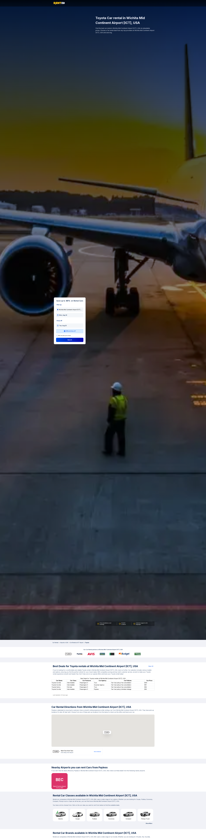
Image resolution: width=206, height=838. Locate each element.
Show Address (97, 751)
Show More (149, 823)
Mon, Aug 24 (63, 315)
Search (70, 340)
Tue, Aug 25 (63, 325)
